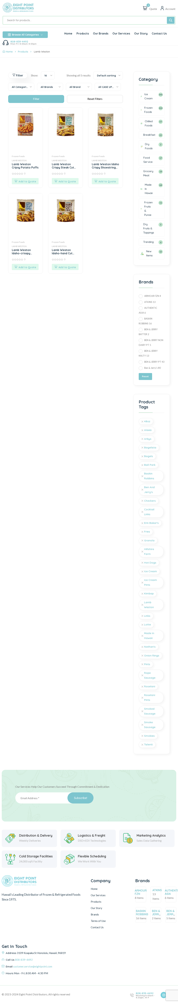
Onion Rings (151, 655)
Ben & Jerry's (152, 367)
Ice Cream (150, 571)
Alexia (148, 430)
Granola (149, 540)
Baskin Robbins (149, 476)
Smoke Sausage (149, 725)
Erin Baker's (151, 523)
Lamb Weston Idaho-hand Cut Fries (62, 251)
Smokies (149, 735)
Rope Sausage (149, 675)
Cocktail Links (149, 512)
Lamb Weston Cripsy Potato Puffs (25, 166)
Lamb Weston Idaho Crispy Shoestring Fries (105, 166)
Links (147, 615)
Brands (95, 914)
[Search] (171, 20)
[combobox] (48, 75)
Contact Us (97, 927)
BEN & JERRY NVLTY (148, 353)
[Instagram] (164, 995)
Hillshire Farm (149, 551)
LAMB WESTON (19, 160)
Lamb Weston (149, 605)
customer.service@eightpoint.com (32, 966)
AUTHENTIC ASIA (148, 310)
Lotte (147, 624)
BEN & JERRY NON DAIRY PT (151, 342)
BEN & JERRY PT (154, 361)
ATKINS (150, 302)
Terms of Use (98, 920)
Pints (147, 664)
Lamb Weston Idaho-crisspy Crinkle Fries (21, 251)
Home (9, 51)
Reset (145, 376)
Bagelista (150, 447)
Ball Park (149, 464)
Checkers (150, 500)
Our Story (96, 908)
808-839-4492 (19, 41)
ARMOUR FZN (152, 296)
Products (23, 51)
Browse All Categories (25, 34)
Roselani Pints (149, 697)
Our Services (98, 895)
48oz (147, 421)
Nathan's (150, 646)
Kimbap (149, 593)
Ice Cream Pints (150, 582)
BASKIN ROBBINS (145, 321)
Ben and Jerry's (149, 490)
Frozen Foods (18, 156)
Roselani (149, 686)
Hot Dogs (150, 562)
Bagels (148, 456)
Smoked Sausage (149, 711)
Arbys (147, 438)
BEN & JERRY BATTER (148, 332)
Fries (147, 531)
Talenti (148, 744)
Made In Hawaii (149, 636)
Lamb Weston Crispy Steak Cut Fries (63, 166)
